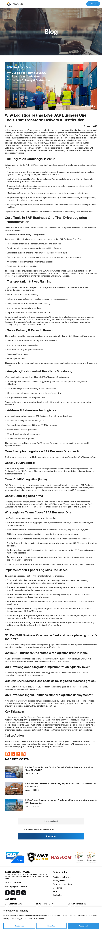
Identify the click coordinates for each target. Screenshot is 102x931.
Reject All (51, 926)
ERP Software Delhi (45, 903)
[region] (51, 919)
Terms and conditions (62, 884)
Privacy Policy (59, 880)
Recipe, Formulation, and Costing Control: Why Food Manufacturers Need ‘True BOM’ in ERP (59, 768)
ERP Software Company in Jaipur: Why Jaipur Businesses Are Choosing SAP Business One (60, 785)
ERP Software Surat (13, 903)
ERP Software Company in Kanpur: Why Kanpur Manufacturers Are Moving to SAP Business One (61, 801)
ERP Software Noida (77, 903)
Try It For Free (93, 4)
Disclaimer (57, 888)
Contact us (58, 895)
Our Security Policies (62, 877)
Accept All (83, 926)
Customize (19, 926)
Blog (55, 891)
